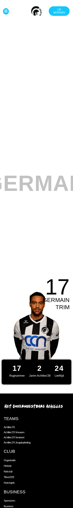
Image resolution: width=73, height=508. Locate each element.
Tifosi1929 (9, 477)
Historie (8, 466)
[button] (6, 11)
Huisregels (9, 482)
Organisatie (10, 460)
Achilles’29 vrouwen (14, 432)
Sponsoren (9, 500)
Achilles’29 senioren (14, 437)
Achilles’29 (9, 427)
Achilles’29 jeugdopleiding (17, 442)
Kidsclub (8, 471)
